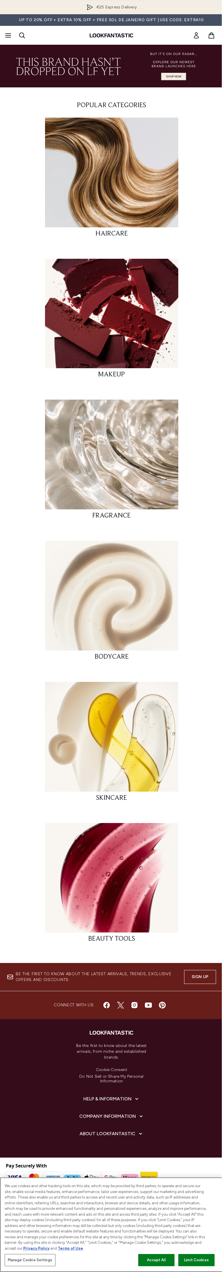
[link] (196, 35)
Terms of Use (70, 1248)
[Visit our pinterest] (162, 1005)
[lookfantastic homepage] (111, 35)
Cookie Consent (111, 1070)
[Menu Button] (7, 35)
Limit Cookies (196, 1260)
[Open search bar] (22, 35)
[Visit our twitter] (120, 1005)
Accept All (156, 1260)
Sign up (200, 976)
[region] (111, 1224)
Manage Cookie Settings (30, 1260)
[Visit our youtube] (148, 1005)
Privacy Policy (36, 1248)
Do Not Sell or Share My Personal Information (111, 1079)
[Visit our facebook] (107, 1005)
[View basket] (211, 35)
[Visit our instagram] (134, 1005)
